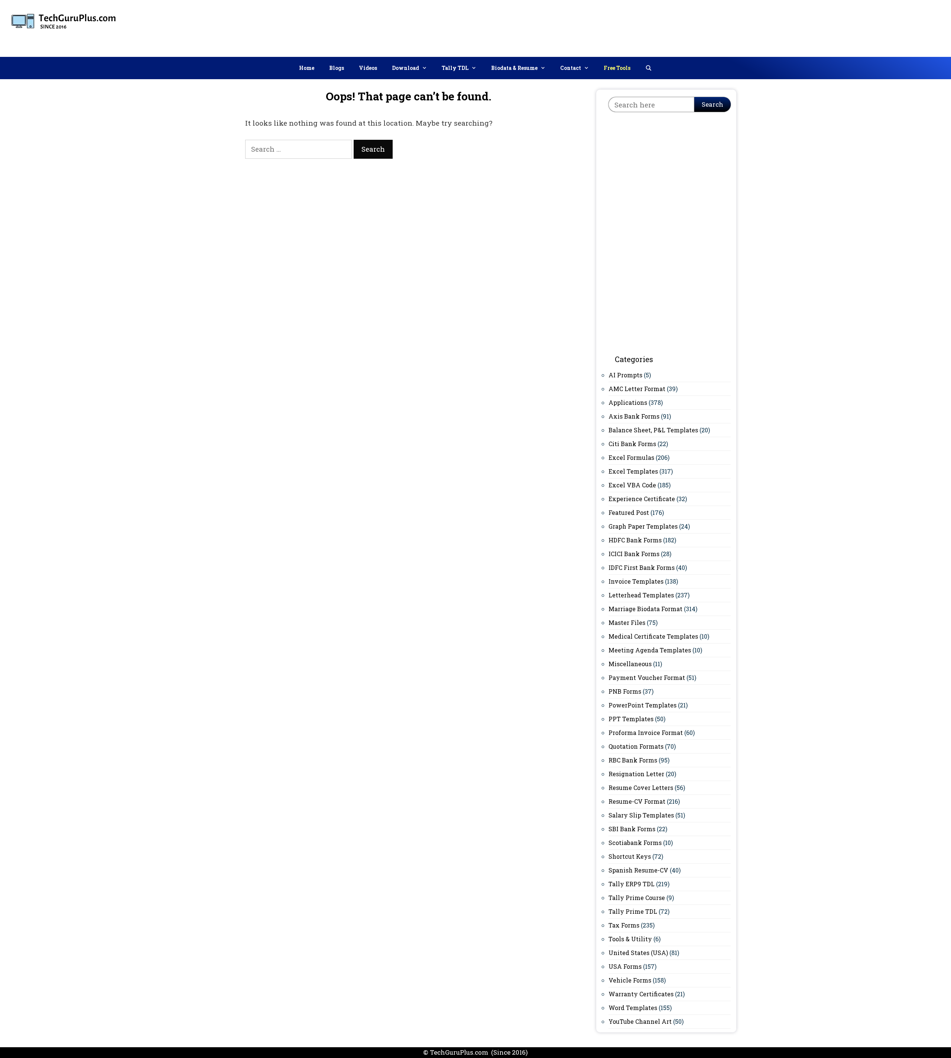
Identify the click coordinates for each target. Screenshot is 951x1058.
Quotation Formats (635, 746)
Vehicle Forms (629, 980)
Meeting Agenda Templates (649, 650)
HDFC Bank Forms (635, 540)
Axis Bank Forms (633, 416)
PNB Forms (624, 691)
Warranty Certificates (641, 994)
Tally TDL (455, 67)
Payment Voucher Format (646, 677)
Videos (368, 67)
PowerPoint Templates (642, 705)
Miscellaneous (630, 664)
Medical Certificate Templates (653, 636)
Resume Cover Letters (640, 787)
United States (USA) (638, 953)
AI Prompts (625, 375)
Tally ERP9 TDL (631, 884)
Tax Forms (623, 925)
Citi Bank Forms (632, 444)
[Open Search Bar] (648, 68)
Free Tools (617, 67)
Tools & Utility (630, 939)
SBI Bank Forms (631, 829)
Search (712, 104)
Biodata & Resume (514, 67)
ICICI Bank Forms (633, 554)
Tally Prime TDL (632, 911)
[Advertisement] (810, 26)
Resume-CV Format (636, 801)
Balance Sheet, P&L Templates (653, 430)
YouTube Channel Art (640, 1021)
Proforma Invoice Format (645, 732)
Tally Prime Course (636, 897)
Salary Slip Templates (641, 815)
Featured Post (628, 512)
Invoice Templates (635, 581)
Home (306, 67)
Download (405, 67)
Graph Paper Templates (643, 526)
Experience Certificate (641, 499)
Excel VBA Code (632, 485)
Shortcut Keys (629, 856)
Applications (627, 402)
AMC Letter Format (636, 389)
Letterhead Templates (641, 595)
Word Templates (632, 1008)
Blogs (336, 67)
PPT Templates (630, 719)
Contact (570, 67)
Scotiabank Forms (635, 842)
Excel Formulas (631, 457)
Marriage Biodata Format (645, 609)
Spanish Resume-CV (638, 870)
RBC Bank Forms (632, 760)
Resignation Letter (636, 774)
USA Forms (625, 966)
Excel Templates (633, 471)
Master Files (626, 622)
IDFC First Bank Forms (641, 567)
